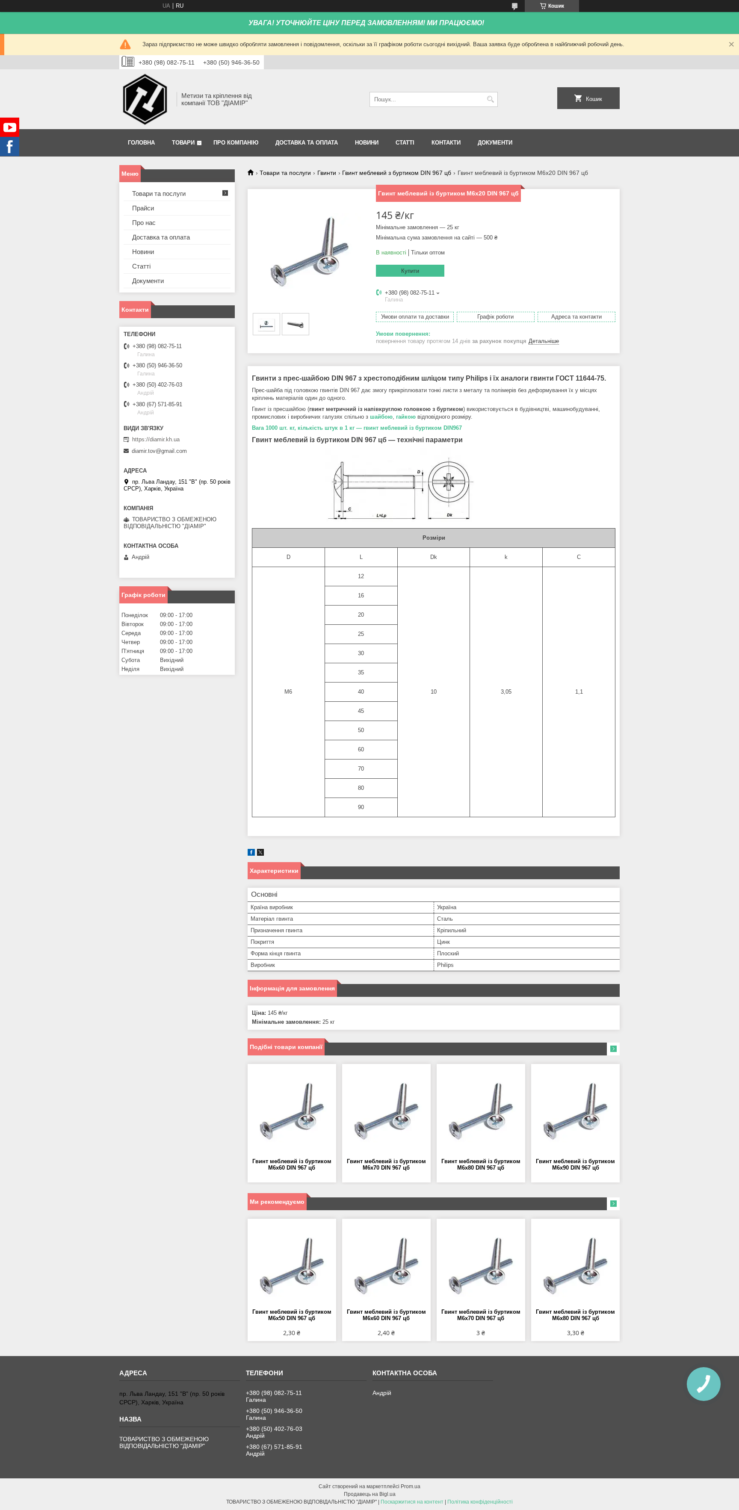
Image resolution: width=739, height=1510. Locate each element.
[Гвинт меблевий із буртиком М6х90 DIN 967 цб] (575, 1111)
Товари (183, 142)
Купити (410, 271)
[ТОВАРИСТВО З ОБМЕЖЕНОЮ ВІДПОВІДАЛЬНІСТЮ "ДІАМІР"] (145, 99)
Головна (141, 142)
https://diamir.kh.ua (156, 439)
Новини (366, 142)
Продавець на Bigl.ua (370, 1494)
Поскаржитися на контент (412, 1502)
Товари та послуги (285, 172)
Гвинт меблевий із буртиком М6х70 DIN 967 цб (386, 1164)
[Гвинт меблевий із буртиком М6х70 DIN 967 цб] (386, 1111)
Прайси (143, 208)
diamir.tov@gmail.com (159, 451)
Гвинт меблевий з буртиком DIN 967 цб (396, 172)
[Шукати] (490, 99)
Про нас (144, 222)
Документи (495, 142)
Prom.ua (410, 1486)
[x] (260, 854)
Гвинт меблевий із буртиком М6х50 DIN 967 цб (291, 1315)
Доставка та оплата (306, 142)
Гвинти (326, 172)
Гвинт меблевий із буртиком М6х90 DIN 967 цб (575, 1164)
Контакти (446, 142)
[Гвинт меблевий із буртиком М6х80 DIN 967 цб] (481, 1111)
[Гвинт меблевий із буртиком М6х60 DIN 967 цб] (292, 1111)
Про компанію (235, 142)
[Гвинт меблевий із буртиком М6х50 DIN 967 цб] (292, 1266)
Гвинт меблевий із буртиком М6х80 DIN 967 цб (480, 1164)
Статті (405, 142)
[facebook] (251, 854)
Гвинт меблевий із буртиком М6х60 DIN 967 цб (291, 1164)
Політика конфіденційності (480, 1502)
